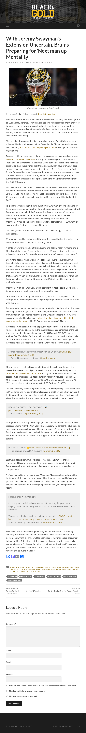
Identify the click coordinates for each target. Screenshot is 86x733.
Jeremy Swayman (54, 576)
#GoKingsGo (66, 351)
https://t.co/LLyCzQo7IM (20, 519)
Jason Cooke (32, 63)
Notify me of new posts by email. (23, 696)
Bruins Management (27, 569)
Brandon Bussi (25, 576)
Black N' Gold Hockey (22, 726)
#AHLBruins (35, 447)
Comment (11, 624)
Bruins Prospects (54, 569)
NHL (38, 571)
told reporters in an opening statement (37, 147)
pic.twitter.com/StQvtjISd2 (21, 355)
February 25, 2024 (51, 451)
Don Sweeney (40, 576)
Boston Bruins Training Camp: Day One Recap (64, 591)
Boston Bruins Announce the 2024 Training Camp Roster (23, 591)
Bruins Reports (67, 569)
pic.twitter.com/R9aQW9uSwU (48, 519)
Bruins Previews (42, 569)
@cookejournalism (46, 114)
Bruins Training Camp (28, 571)
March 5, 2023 (48, 358)
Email (9, 662)
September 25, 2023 (33, 413)
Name (9, 650)
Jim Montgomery (70, 576)
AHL (42, 567)
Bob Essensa (12, 576)
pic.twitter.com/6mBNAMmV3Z (23, 410)
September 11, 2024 (52, 522)
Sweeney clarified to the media (20, 159)
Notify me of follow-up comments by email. (27, 691)
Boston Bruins (56, 567)
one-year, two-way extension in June (23, 373)
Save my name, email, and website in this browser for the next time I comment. (42, 685)
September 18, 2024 (14, 63)
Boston (47, 567)
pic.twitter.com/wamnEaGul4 (56, 447)
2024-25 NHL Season (33, 567)
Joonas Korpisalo (15, 580)
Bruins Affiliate (67, 567)
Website (9, 674)
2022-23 (13, 567)
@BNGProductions (66, 516)
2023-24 (20, 567)
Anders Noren (68, 726)
